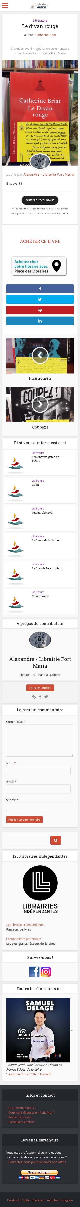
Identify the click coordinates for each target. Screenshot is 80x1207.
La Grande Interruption (47, 568)
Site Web (12, 800)
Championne (40, 596)
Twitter (26, 1200)
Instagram (66, 1200)
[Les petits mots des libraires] (40, 5)
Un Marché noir (42, 512)
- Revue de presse (18, 1117)
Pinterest (39, 1200)
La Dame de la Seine (45, 540)
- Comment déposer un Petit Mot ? (30, 1112)
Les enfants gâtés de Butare (45, 458)
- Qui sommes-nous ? (21, 1108)
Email (11, 782)
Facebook (13, 1200)
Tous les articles (40, 688)
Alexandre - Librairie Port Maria (44, 53)
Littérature (40, 20)
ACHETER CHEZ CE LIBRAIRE (40, 200)
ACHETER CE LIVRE (40, 241)
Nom (11, 763)
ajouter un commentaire (52, 49)
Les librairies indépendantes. (25, 925)
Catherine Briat (45, 35)
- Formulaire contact (20, 1122)
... (40, 44)
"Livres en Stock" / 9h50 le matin (28, 1074)
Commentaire (15, 722)
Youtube (52, 1200)
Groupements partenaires (24, 939)
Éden (35, 485)
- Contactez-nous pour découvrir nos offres (36, 1162)
